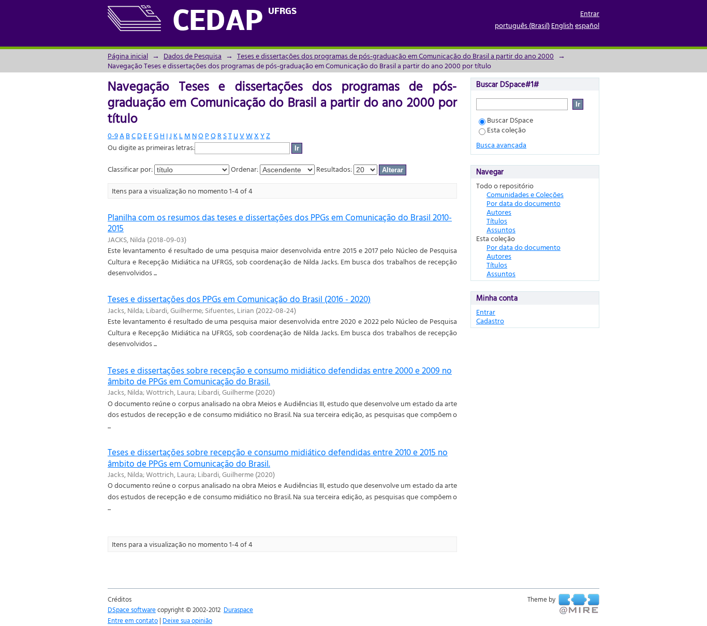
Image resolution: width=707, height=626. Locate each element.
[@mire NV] (578, 604)
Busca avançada (501, 144)
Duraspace (238, 609)
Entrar (589, 13)
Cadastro (490, 320)
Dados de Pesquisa (193, 55)
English (562, 25)
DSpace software (132, 609)
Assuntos (501, 229)
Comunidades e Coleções (525, 194)
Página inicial (128, 55)
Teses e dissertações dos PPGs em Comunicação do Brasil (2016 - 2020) (239, 298)
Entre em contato (133, 620)
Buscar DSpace (510, 119)
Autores (499, 211)
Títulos (497, 220)
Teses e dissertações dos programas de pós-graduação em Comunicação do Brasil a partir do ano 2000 (395, 55)
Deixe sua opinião (187, 620)
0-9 (113, 135)
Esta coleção (506, 129)
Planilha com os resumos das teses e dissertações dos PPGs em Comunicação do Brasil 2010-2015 (280, 222)
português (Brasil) (522, 25)
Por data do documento (524, 203)
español (587, 25)
